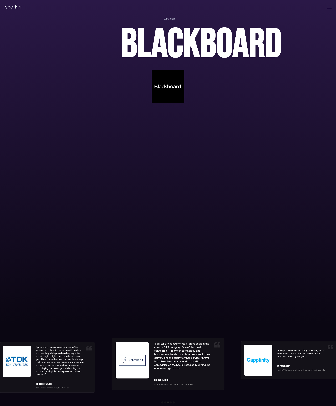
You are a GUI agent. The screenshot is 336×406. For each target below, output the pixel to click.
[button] (162, 402)
